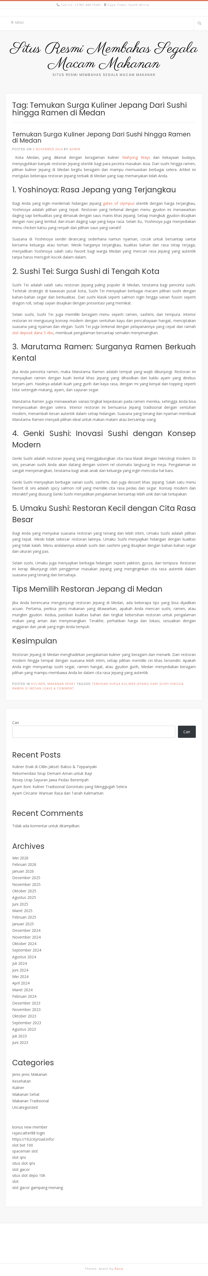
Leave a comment (58, 688)
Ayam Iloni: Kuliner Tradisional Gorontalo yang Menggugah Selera (69, 786)
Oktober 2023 (24, 1016)
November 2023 (26, 1009)
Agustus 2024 (24, 956)
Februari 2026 (24, 864)
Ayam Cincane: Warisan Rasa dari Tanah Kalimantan (57, 793)
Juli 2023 (19, 1036)
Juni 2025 (20, 904)
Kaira (119, 1269)
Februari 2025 (24, 917)
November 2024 (26, 937)
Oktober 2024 (24, 943)
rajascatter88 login (28, 1133)
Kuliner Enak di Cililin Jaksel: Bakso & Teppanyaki (54, 766)
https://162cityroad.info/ (33, 1139)
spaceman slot (25, 1151)
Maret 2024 (22, 989)
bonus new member (29, 1127)
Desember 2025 (26, 877)
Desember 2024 (26, 930)
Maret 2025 (22, 910)
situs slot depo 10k (28, 1175)
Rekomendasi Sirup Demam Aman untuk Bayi (52, 773)
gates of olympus (119, 203)
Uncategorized (25, 1107)
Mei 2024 (20, 976)
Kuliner (38, 684)
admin (74, 149)
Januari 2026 (23, 871)
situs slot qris (23, 1163)
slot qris (19, 1157)
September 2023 (26, 1022)
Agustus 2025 (24, 897)
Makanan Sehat (61, 684)
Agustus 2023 (24, 1029)
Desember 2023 (26, 1003)
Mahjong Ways (136, 157)
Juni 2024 (20, 970)
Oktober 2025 (24, 890)
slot (15, 1181)
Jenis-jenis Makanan (29, 1074)
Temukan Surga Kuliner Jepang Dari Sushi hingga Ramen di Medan (101, 137)
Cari (15, 722)
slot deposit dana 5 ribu (32, 332)
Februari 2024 (24, 996)
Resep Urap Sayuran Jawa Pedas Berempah (50, 779)
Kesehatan (21, 1081)
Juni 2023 (20, 1042)
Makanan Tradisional (30, 1100)
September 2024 (26, 950)
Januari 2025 (23, 923)
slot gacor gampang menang (37, 1187)
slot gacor (21, 1169)
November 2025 (26, 884)
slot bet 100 (22, 1145)
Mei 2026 (20, 857)
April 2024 (21, 983)
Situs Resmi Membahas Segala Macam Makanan (104, 56)
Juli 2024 (19, 963)
